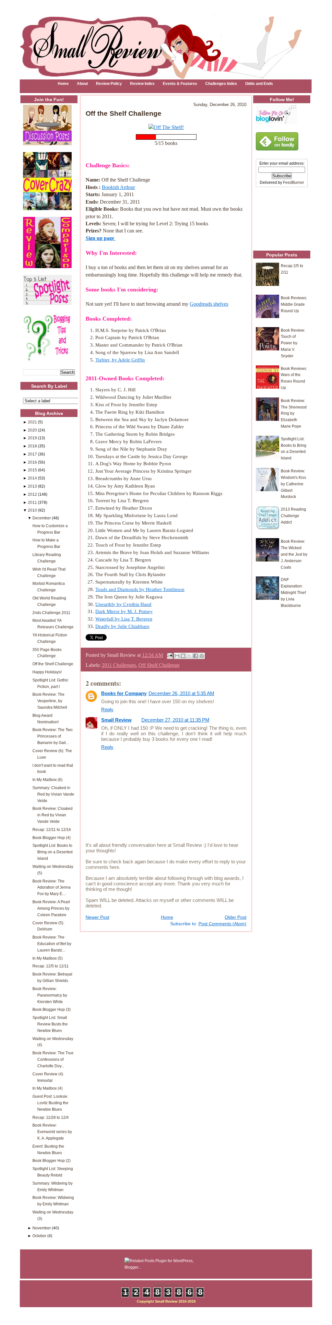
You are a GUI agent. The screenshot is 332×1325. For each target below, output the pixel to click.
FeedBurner (293, 182)
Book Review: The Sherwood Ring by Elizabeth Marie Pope (294, 413)
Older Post (235, 917)
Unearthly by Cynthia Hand (123, 604)
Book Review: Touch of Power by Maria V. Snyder (293, 343)
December (41, 518)
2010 (32, 510)
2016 (32, 462)
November (41, 1228)
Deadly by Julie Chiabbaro (122, 626)
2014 (32, 478)
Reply (107, 709)
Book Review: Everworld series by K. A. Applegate (52, 1131)
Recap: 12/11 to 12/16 (51, 829)
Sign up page (100, 238)
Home (63, 83)
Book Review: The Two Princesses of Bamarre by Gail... (52, 736)
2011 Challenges (119, 665)
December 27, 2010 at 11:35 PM (175, 720)
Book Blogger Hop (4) (51, 837)
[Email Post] (169, 655)
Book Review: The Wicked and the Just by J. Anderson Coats (294, 554)
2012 (32, 494)
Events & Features (180, 83)
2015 (32, 470)
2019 (32, 438)
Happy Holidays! (47, 672)
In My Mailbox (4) (47, 1088)
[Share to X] (189, 656)
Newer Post (97, 917)
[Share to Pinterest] (201, 656)
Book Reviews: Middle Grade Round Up (294, 304)
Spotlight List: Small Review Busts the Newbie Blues (50, 1024)
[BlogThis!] (183, 656)
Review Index (142, 83)
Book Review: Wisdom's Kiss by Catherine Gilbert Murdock (293, 484)
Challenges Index (221, 83)
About (82, 83)
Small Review (116, 720)
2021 (32, 422)
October (39, 1236)
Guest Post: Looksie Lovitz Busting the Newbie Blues (50, 1102)
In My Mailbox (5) (47, 958)
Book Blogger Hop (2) (51, 1160)
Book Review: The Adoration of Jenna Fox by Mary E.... (51, 887)
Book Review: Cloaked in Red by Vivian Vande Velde (52, 814)
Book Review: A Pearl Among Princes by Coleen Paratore (51, 908)
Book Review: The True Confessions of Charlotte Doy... (53, 1059)
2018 (32, 446)
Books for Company (124, 693)
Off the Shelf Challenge (52, 664)
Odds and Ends (259, 83)
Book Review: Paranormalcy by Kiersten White (49, 995)
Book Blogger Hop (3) (51, 1009)
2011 (32, 502)
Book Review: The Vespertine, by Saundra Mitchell (49, 700)
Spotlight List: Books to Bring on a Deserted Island (52, 851)
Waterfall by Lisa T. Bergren (123, 618)
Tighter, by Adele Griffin (120, 359)
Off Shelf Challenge (159, 665)
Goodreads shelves (209, 304)
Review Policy (109, 83)
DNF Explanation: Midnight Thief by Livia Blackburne (293, 592)
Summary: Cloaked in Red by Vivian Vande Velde (53, 794)
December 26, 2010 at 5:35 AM (181, 693)
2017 (32, 454)
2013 (32, 486)
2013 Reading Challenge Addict (293, 515)
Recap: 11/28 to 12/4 (50, 1117)
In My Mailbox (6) (47, 779)
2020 (32, 430)
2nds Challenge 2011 (51, 612)
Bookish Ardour (118, 187)
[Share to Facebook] (195, 656)
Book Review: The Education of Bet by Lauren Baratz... (51, 943)
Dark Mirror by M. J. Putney (124, 611)
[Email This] (177, 656)
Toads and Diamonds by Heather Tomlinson (139, 589)
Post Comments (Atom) (222, 923)
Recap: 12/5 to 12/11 (50, 966)
